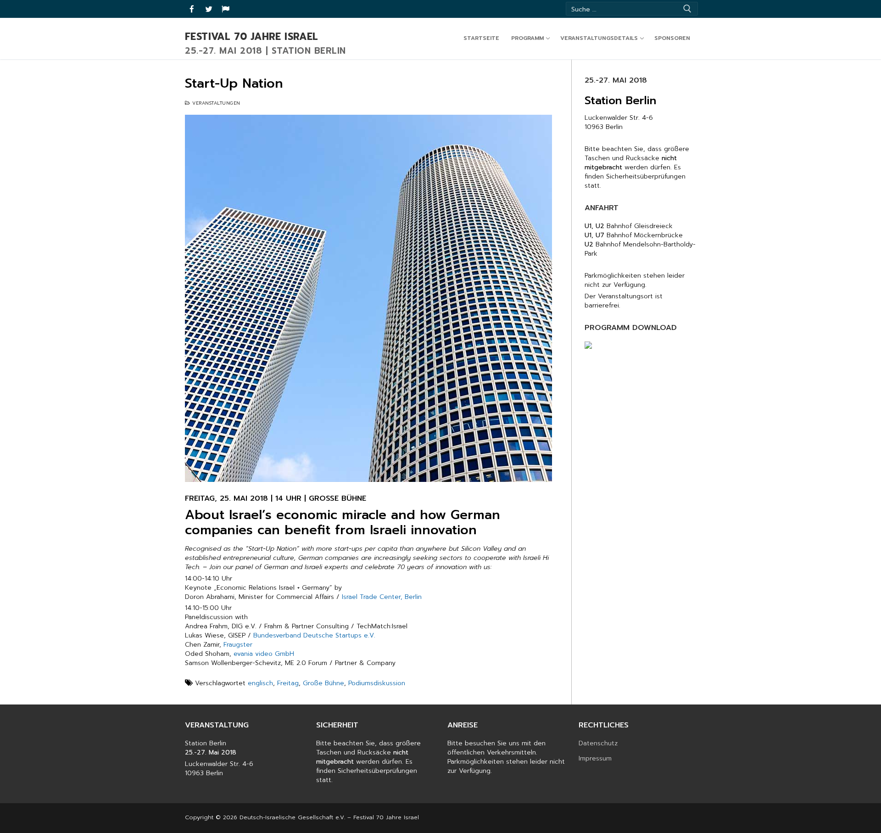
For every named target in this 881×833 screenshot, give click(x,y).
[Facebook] (192, 9)
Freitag (288, 683)
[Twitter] (209, 9)
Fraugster (237, 644)
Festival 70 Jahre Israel (251, 37)
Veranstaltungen (215, 103)
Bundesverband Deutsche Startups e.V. (314, 635)
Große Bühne (323, 683)
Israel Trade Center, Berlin (382, 597)
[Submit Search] (687, 9)
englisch (260, 683)
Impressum (595, 758)
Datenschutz (598, 743)
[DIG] (225, 9)
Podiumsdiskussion (376, 683)
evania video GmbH (264, 654)
